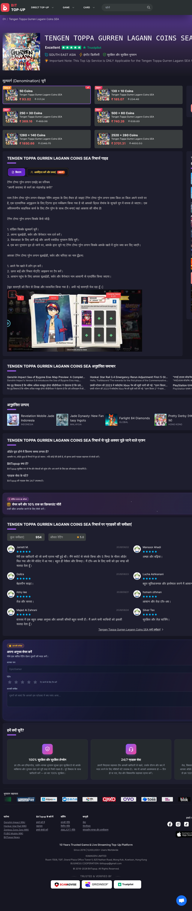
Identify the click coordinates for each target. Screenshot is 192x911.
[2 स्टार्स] (16, 682)
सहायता (39, 826)
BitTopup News (12, 837)
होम (4, 19)
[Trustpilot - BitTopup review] (127, 884)
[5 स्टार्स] (35, 682)
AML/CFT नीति (68, 829)
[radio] (18, 552)
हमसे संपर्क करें (42, 829)
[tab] (16, 172)
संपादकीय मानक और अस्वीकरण (95, 829)
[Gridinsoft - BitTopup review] (97, 884)
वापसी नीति (65, 822)
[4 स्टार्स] (29, 682)
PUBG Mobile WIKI (13, 833)
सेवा (84, 822)
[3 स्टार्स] (22, 682)
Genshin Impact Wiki (14, 822)
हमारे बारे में (40, 822)
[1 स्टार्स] (10, 682)
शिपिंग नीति (65, 826)
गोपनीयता (87, 826)
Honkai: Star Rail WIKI (15, 826)
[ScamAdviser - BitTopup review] (65, 884)
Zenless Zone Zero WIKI (16, 829)
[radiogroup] (23, 552)
